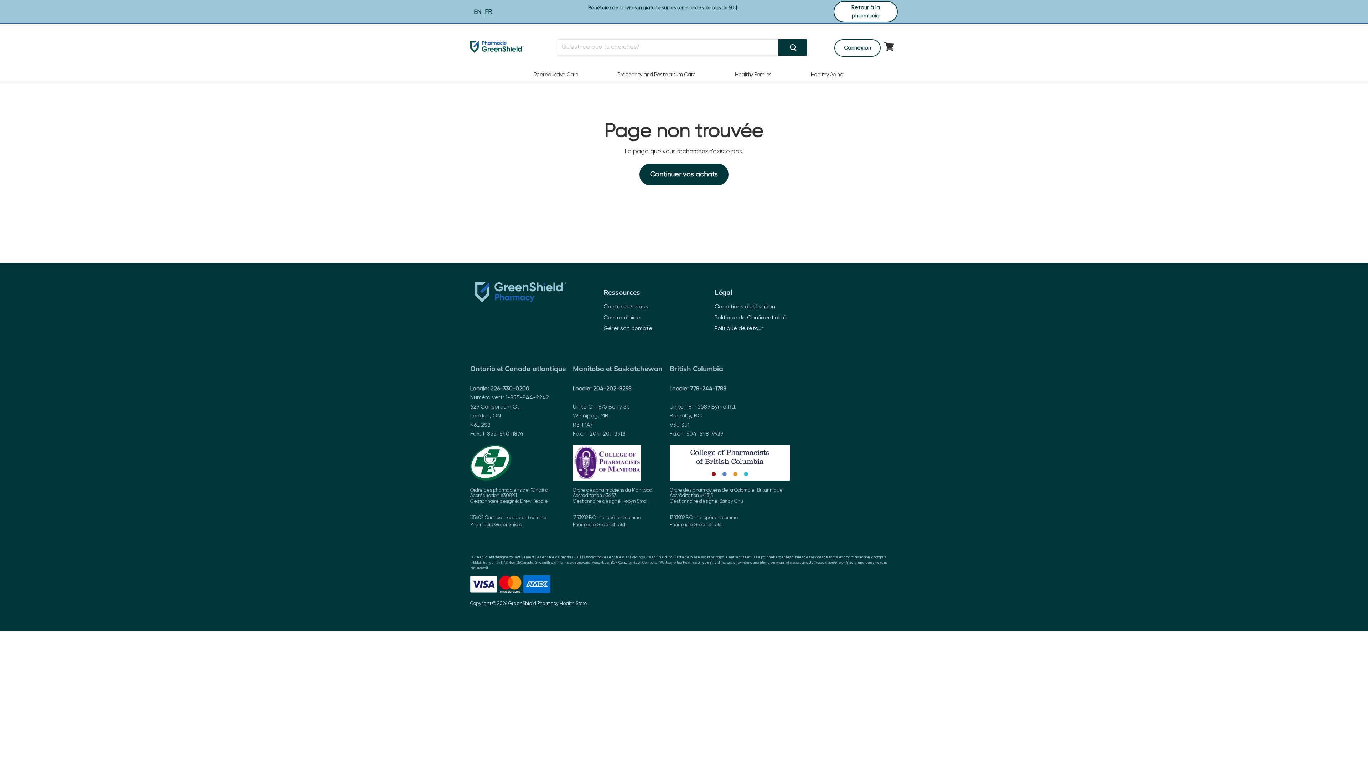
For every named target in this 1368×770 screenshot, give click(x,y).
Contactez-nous (625, 307)
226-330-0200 (510, 389)
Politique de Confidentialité (751, 318)
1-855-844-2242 (527, 398)
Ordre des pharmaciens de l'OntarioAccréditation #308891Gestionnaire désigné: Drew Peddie (509, 508)
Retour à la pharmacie (865, 12)
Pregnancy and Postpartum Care (656, 74)
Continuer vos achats (684, 174)
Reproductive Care (556, 74)
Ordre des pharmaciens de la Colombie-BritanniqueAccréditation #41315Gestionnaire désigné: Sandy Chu (726, 508)
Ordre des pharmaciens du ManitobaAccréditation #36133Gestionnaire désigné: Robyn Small (612, 508)
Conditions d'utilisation (745, 307)
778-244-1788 (708, 389)
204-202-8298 (612, 389)
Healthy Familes (753, 74)
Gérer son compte (627, 329)
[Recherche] (792, 47)
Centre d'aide (621, 318)
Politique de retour (739, 329)
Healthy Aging (827, 74)
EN (477, 12)
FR (488, 12)
